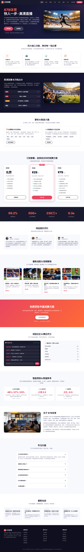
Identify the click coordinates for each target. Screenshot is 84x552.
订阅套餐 (45, 532)
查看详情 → (7, 290)
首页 (42, 2)
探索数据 (49, 142)
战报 (63, 2)
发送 (37, 363)
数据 (50, 2)
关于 (68, 2)
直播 (46, 2)
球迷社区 (25, 540)
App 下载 (45, 536)
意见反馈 (45, 540)
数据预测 (25, 538)
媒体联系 (64, 538)
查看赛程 (18, 28)
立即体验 (79, 2)
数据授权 (64, 536)
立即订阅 (42, 197)
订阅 (55, 2)
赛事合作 (64, 534)
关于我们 (64, 540)
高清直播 (25, 532)
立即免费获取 (42, 317)
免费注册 (45, 534)
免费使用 (16, 197)
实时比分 (25, 534)
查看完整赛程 (10, 142)
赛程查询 (25, 536)
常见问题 (73, 2)
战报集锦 (25, 542)
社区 (59, 2)
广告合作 (64, 532)
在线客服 (45, 538)
